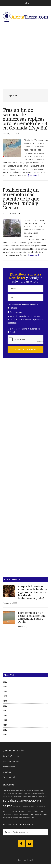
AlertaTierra (26, 16)
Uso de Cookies (9, 767)
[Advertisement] (25, 52)
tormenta (6, 790)
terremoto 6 (29, 811)
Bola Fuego (31, 793)
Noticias (13, 308)
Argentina (33, 814)
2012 (5, 735)
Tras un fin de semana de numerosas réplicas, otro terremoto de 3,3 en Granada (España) (25, 119)
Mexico (36, 793)
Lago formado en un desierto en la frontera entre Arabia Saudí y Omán (32, 617)
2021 (5, 701)
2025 (5, 682)
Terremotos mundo (17, 814)
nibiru (35, 811)
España (25, 796)
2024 (5, 687)
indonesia (14, 793)
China (45, 796)
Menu (27, 3)
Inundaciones (7, 814)
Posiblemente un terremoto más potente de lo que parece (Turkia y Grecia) (21, 199)
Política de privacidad (11, 761)
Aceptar (13, 332)
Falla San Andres (12, 817)
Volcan (20, 793)
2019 (5, 711)
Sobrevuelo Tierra (14, 790)
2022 (5, 696)
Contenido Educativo (11, 756)
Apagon (25, 793)
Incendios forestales (25, 790)
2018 (5, 715)
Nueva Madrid (18, 796)
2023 (5, 691)
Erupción (36, 807)
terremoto (42, 807)
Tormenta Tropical (41, 814)
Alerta (9, 811)
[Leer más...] (33, 175)
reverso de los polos (18, 811)
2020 (5, 706)
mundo (41, 811)
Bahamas (26, 814)
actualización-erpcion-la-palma (23, 807)
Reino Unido (38, 796)
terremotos (31, 796)
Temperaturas (27, 817)
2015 (5, 730)
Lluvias (5, 817)
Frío (33, 817)
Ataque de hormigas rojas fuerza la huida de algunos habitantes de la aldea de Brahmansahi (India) (32, 592)
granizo (5, 811)
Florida (20, 817)
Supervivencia (15, 312)
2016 (5, 725)
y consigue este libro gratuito (27, 279)
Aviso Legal (7, 772)
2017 (5, 720)
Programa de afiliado (11, 777)
